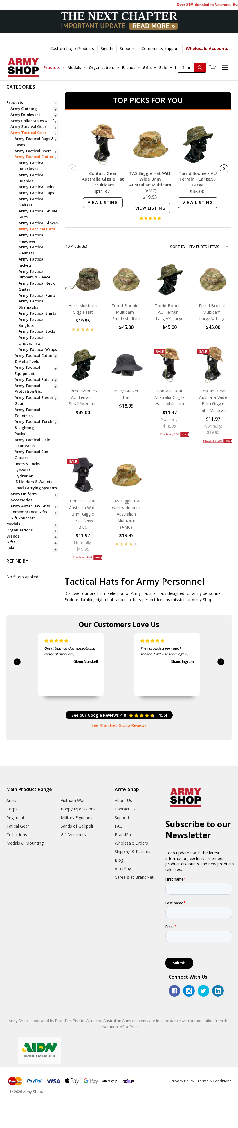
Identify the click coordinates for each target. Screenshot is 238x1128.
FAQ (119, 826)
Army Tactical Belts (36, 186)
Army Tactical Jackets (31, 262)
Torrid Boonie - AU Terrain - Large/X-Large (197, 179)
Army (11, 800)
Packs (20, 433)
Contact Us (125, 809)
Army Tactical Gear (28, 132)
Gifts (147, 67)
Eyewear (22, 469)
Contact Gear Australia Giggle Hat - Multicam (103, 179)
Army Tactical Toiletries (27, 412)
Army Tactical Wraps (38, 349)
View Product (169, 285)
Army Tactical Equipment (27, 370)
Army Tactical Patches (35, 379)
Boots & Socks (27, 463)
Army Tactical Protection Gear (29, 388)
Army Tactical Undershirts (31, 340)
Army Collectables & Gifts (33, 120)
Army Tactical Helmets (31, 250)
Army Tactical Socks (37, 331)
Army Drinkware (25, 114)
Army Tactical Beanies (31, 178)
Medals (75, 67)
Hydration (24, 475)
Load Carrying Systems (36, 487)
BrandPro (124, 834)
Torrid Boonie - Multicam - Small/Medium (126, 312)
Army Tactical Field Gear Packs (33, 442)
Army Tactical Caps (36, 192)
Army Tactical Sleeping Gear (36, 400)
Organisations (102, 67)
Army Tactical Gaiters (31, 202)
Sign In (107, 48)
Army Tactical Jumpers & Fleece (35, 274)
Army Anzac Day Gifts (30, 506)
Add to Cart (126, 285)
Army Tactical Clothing (36, 156)
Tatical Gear (17, 826)
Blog (119, 860)
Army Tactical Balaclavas (31, 165)
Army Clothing (23, 108)
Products (52, 67)
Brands (129, 67)
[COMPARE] (91, 280)
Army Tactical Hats (37, 229)
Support (127, 48)
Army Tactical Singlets (31, 322)
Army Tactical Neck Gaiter (37, 286)
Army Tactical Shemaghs (31, 304)
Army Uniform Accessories (23, 496)
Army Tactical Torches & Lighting (35, 424)
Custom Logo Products (72, 48)
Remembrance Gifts (28, 511)
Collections (16, 834)
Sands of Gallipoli (77, 826)
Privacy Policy (182, 1080)
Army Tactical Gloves (38, 222)
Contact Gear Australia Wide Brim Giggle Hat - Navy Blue (83, 514)
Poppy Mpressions (78, 809)
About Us (123, 800)
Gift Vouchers (22, 517)
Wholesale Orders (131, 843)
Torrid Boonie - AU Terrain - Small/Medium (83, 397)
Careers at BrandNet (134, 877)
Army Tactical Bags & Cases (34, 141)
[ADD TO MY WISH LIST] (91, 289)
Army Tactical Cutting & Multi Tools (35, 358)
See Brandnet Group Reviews (119, 725)
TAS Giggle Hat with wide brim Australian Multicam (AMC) (150, 181)
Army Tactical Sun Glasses (31, 454)
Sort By (177, 246)
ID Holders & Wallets (33, 481)
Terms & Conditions (214, 1080)
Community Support (160, 48)
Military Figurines (76, 817)
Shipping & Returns (132, 851)
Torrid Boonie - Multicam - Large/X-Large (213, 312)
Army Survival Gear (28, 126)
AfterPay (123, 868)
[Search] (200, 67)
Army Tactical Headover (31, 238)
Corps (11, 809)
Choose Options (83, 283)
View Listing (103, 202)
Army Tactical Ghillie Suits (38, 214)
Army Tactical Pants (37, 295)
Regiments (16, 817)
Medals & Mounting (25, 843)
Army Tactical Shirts (37, 313)
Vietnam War (73, 800)
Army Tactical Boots (33, 150)
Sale (163, 67)
